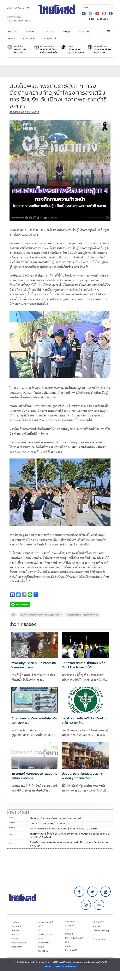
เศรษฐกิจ (66, 31)
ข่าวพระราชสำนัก (18, 942)
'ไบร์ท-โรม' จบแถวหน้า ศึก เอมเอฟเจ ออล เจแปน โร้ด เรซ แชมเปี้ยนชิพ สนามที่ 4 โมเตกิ (69, 844)
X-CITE (68, 929)
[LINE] (99, 905)
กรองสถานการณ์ (45, 922)
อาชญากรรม (70, 925)
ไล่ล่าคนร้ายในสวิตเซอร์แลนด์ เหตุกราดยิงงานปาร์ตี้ (55, 818)
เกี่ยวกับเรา (97, 926)
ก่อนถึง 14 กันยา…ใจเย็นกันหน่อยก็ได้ (49, 50)
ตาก (13, 614)
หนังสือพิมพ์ (29, 38)
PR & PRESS (98, 922)
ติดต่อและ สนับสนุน (101, 930)
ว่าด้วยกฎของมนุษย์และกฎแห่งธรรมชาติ (75, 50)
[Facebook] (83, 13)
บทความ (14, 934)
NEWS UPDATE (18, 812)
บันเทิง (11, 38)
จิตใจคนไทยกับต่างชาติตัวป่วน (103, 50)
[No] (116, 964)
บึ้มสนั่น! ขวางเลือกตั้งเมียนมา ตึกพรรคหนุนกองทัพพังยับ (83, 776)
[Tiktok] (110, 13)
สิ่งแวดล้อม (43, 950)
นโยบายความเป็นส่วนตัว (66, 966)
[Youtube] (97, 13)
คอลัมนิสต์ (49, 31)
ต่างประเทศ (84, 31)
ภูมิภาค (41, 946)
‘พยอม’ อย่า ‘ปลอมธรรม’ (20, 50)
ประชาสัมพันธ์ (44, 942)
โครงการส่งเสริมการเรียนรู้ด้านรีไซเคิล (82, 614)
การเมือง (12, 31)
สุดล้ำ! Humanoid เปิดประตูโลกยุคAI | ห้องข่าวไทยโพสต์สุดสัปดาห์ (63, 828)
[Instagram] (104, 13)
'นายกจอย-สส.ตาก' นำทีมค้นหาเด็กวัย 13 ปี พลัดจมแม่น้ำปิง (84, 665)
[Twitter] (90, 13)
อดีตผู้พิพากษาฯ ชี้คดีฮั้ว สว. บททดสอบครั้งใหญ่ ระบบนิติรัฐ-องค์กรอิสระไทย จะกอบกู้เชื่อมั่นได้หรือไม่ (70, 835)
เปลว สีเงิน (30, 31)
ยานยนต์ (69, 933)
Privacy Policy (100, 939)
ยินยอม (48, 966)
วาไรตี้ (40, 926)
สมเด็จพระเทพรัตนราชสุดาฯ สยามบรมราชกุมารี (40, 614)
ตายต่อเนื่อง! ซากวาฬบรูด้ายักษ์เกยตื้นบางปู (52, 823)
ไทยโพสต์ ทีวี (49, 38)
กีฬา (39, 930)
